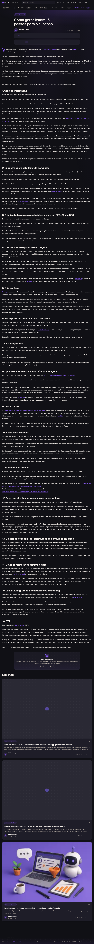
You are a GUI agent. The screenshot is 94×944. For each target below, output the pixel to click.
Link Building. (78, 597)
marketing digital (50, 49)
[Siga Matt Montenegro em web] (40, 666)
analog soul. (12, 941)
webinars (21, 397)
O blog (4, 292)
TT (90, 941)
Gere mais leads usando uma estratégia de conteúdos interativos (25, 492)
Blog (55, 941)
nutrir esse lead (19, 574)
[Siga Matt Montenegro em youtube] (50, 666)
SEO (30, 231)
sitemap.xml (10, 937)
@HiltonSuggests (24, 201)
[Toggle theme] (90, 2)
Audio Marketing (43, 330)
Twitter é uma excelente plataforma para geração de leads (24, 410)
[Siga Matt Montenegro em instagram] (43, 666)
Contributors (62, 941)
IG (79, 941)
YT (86, 941)
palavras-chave (56, 191)
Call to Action (19, 625)
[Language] (86, 2)
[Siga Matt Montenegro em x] (47, 666)
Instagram (78, 279)
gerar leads (76, 49)
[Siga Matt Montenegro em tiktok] (53, 666)
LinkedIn (29, 281)
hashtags (61, 416)
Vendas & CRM (20, 14)
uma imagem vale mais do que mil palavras (59, 375)
